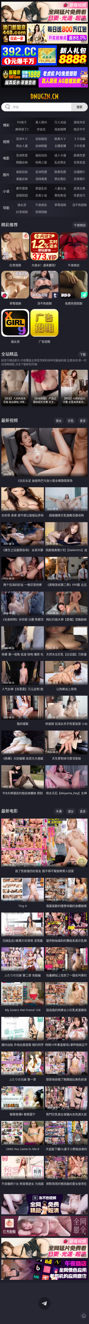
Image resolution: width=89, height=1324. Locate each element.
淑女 (71, 811)
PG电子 (22, 122)
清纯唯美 (41, 179)
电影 (6, 158)
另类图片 (79, 179)
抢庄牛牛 (79, 129)
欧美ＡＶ (60, 139)
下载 (83, 354)
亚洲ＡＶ (22, 139)
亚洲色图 (41, 172)
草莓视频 (60, 205)
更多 (83, 421)
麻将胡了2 (22, 129)
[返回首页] (83, 1316)
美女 (59, 421)
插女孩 (22, 205)
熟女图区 (60, 179)
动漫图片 (79, 172)
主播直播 (60, 146)
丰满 (59, 811)
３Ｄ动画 (79, 139)
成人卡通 (60, 155)
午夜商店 (41, 205)
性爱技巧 (79, 195)
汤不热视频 (79, 205)
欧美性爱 (79, 155)
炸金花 (41, 129)
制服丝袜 (22, 162)
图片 (6, 174)
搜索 (79, 107)
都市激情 (22, 188)
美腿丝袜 (22, 179)
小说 (6, 191)
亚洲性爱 (22, 155)
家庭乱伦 (41, 188)
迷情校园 (22, 195)
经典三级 (41, 162)
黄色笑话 (60, 195)
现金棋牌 (60, 129)
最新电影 (9, 811)
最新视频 (9, 420)
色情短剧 (41, 212)
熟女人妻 (22, 146)
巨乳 (71, 421)
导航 (6, 208)
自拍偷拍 (41, 139)
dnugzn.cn (44, 96)
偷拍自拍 (41, 155)
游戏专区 (79, 122)
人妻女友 (60, 188)
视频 (6, 141)
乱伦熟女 (60, 162)
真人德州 (41, 122)
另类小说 (41, 195)
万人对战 (60, 122)
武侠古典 (79, 188)
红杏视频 (22, 212)
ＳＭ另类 (79, 146)
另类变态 (79, 162)
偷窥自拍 (22, 172)
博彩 (6, 125)
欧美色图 (60, 172)
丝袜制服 (41, 146)
